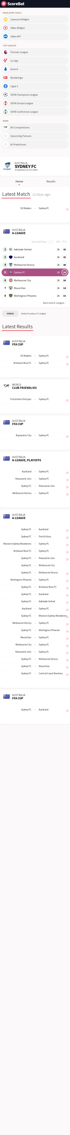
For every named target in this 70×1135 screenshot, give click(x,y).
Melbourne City (22, 280)
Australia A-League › (54, 302)
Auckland (19, 257)
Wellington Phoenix (25, 295)
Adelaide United (22, 249)
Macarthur (20, 288)
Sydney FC (19, 272)
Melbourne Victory (24, 264)
